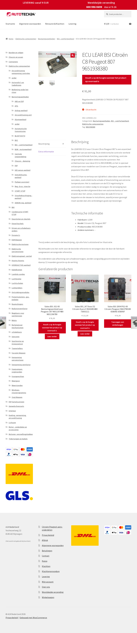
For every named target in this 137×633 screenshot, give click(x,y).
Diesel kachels (18, 223)
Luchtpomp (16, 279)
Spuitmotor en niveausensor (18, 342)
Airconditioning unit (23, 115)
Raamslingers (17, 304)
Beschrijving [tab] (44, 143)
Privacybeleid (48, 535)
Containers (13, 61)
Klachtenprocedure (51, 571)
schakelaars (17, 332)
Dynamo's (16, 235)
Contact (45, 555)
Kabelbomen (17, 269)
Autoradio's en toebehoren (18, 83)
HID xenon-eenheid (22, 170)
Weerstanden (17, 385)
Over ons (46, 587)
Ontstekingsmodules (20, 292)
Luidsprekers (17, 288)
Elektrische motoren (20, 244)
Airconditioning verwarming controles (21, 72)
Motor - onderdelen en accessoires (18, 428)
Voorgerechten (18, 376)
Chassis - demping (22, 161)
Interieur (12, 411)
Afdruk (45, 540)
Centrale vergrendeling (20, 155)
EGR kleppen (17, 240)
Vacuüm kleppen (18, 353)
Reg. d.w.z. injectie (22, 186)
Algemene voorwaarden (30, 23)
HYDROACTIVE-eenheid (21, 265)
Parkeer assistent (22, 182)
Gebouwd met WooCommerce (33, 617)
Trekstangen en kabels (18, 439)
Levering (72, 23)
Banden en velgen (16, 52)
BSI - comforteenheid (65, 39)
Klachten (46, 566)
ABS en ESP (19, 101)
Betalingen (47, 550)
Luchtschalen (17, 283)
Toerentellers (17, 348)
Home (11, 39)
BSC (16, 140)
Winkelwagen (48, 597)
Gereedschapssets (16, 406)
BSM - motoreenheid (23, 149)
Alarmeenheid (20, 119)
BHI (13, 207)
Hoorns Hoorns (18, 260)
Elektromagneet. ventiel (22, 256)
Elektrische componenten (26, 39)
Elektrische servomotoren (17, 250)
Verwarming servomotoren (17, 358)
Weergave (16, 381)
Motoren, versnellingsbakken (21, 434)
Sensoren (15, 336)
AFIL (16, 106)
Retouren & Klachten (54, 23)
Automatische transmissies (21, 130)
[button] (73, 55)
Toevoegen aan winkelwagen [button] (117, 323)
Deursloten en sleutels (21, 219)
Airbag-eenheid (21, 110)
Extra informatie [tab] (46, 151)
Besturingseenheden (46, 39)
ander (14, 78)
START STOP (20, 191)
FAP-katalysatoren (16, 402)
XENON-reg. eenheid (23, 203)
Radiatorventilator (19, 308)
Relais (14, 320)
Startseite (10, 23)
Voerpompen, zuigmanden (17, 370)
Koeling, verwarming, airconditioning (17, 416)
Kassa (44, 561)
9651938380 (90, 127)
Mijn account (48, 581)
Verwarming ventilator (21, 364)
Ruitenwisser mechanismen (17, 326)
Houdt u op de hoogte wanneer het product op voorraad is (105, 79)
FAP (16, 165)
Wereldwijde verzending (53, 592)
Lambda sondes (18, 274)
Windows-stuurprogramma (19, 391)
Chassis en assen (16, 57)
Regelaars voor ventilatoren (18, 314)
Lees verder (52, 336)
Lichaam (12, 422)
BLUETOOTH (20, 136)
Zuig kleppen (17, 397)
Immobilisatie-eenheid (21, 176)
